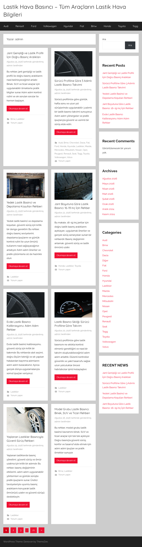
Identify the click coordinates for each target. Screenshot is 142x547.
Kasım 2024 (108, 214)
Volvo (69, 157)
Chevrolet (74, 142)
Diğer (105, 260)
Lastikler (20, 119)
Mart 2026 (107, 193)
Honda (107, 26)
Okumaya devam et (18, 108)
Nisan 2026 (108, 188)
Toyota (121, 26)
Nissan (78, 150)
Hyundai (68, 26)
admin (10, 65)
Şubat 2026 (108, 198)
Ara (104, 39)
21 (33, 530)
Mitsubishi (69, 150)
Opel (85, 150)
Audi (6, 26)
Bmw (94, 26)
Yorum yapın (17, 123)
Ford (33, 26)
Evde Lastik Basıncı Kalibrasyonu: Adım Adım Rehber (23, 325)
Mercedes (59, 150)
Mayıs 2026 (108, 183)
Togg (135, 26)
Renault (20, 26)
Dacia (82, 142)
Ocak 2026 (108, 204)
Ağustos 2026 (109, 178)
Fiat (82, 26)
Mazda (88, 146)
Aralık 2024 (108, 209)
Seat (74, 153)
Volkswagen (50, 26)
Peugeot (58, 153)
